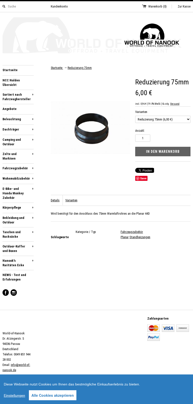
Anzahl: (140, 130)
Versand (174, 103)
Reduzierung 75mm (80, 68)
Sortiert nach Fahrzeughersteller (18, 97)
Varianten (141, 112)
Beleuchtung (18, 119)
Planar (125, 237)
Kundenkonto (59, 6)
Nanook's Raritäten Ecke (18, 263)
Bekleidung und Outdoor (18, 220)
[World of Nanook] (96, 36)
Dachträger (18, 129)
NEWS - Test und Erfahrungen (14, 277)
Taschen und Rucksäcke (18, 234)
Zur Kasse (184, 6)
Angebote (10, 109)
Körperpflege (18, 207)
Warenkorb (157, 6)
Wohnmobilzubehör (18, 178)
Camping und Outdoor (18, 142)
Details (55, 200)
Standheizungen (139, 237)
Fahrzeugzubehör (18, 168)
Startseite (10, 70)
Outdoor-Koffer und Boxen (18, 248)
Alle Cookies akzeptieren (52, 395)
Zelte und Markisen (18, 156)
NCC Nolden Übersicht (11, 82)
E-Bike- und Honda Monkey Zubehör (18, 193)
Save (143, 178)
